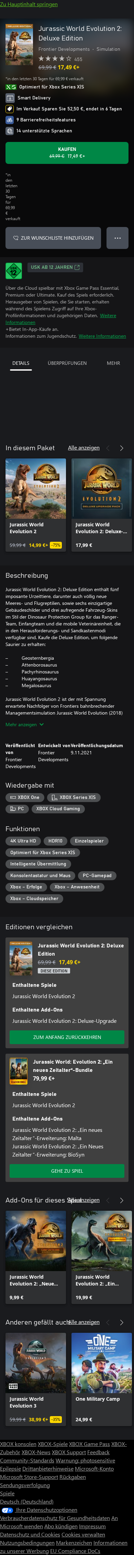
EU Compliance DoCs (75, 1550)
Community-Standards (27, 1460)
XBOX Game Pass (89, 1443)
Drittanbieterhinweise (48, 1468)
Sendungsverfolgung (25, 1484)
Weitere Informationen (102, 336)
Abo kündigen (61, 1526)
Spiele (7, 1493)
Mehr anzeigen (21, 724)
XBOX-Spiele (53, 1443)
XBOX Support (69, 1452)
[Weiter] (122, 448)
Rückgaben (72, 1476)
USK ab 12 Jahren (52, 267)
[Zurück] (108, 448)
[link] (35, 505)
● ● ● (117, 238)
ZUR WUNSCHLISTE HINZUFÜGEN (57, 238)
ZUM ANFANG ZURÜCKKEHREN (67, 1037)
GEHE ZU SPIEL (67, 1171)
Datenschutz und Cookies (30, 1534)
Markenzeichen (74, 1542)
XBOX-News (36, 1452)
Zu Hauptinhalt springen (29, 4)
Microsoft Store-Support (29, 1476)
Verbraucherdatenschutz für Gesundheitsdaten (55, 1517)
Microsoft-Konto (94, 1468)
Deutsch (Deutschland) (27, 1501)
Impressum (92, 1526)
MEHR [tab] (113, 363)
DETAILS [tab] (20, 363)
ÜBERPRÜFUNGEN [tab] (67, 363)
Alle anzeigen (84, 447)
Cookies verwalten (83, 1534)
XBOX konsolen (18, 1443)
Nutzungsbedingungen (27, 1542)
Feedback (98, 1452)
